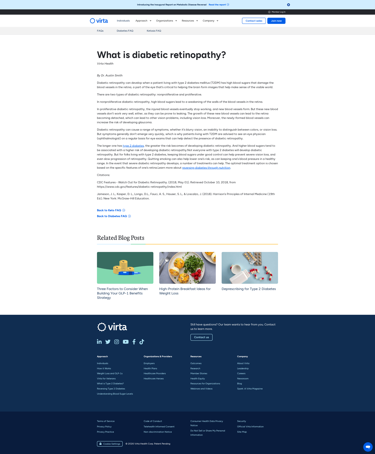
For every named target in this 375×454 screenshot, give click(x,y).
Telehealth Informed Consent (159, 426)
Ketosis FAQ (154, 30)
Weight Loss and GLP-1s (109, 373)
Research (195, 368)
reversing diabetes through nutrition (206, 167)
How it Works (104, 368)
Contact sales (254, 20)
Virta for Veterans (106, 378)
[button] (143, 21)
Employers (149, 363)
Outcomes (195, 363)
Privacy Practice (105, 431)
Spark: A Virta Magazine (250, 388)
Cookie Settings (109, 443)
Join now (276, 20)
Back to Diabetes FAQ (112, 216)
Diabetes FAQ (125, 30)
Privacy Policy (104, 426)
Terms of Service (106, 421)
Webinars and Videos (201, 388)
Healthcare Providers (155, 373)
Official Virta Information (250, 426)
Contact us (201, 337)
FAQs (100, 30)
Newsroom (243, 378)
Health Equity (197, 378)
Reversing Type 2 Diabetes (111, 388)
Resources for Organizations (205, 383)
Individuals (102, 363)
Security (241, 421)
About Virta (243, 363)
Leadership (243, 368)
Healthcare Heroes (154, 378)
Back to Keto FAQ (109, 210)
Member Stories (198, 373)
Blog (239, 383)
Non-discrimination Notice (158, 431)
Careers (241, 373)
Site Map (242, 431)
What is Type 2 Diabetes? (110, 383)
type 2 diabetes (133, 145)
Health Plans (150, 368)
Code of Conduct (153, 421)
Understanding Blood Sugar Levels (115, 393)
